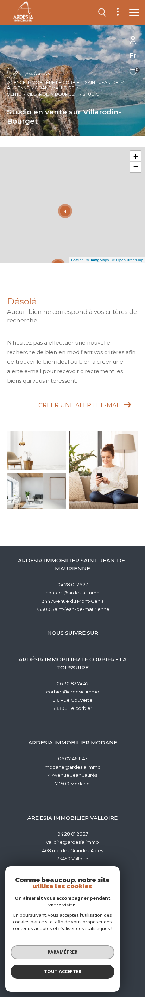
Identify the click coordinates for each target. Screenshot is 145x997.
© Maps (97, 259)
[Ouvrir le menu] (134, 12)
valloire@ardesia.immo (72, 842)
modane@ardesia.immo (73, 767)
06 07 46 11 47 (72, 758)
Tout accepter (62, 971)
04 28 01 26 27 (72, 584)
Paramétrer (62, 952)
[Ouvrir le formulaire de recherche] (102, 12)
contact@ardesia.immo (72, 592)
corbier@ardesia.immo (72, 691)
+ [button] (135, 156)
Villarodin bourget (52, 94)
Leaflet (77, 259)
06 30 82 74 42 (73, 683)
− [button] (135, 166)
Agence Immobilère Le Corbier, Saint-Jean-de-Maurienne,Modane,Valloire (65, 85)
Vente (14, 94)
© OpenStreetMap (127, 259)
